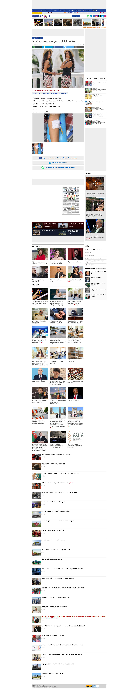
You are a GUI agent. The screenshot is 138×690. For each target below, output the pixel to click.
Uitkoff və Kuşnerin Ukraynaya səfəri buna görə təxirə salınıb (58, 578)
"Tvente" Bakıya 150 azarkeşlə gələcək (52, 530)
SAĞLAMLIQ (78, 10)
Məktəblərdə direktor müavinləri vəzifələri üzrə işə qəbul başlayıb (60, 473)
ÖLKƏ (42, 10)
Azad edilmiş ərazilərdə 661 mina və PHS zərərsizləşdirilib (58, 521)
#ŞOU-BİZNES (37, 93)
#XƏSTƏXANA (63, 93)
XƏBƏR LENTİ (35, 10)
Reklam (39, 12)
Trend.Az (84, 12)
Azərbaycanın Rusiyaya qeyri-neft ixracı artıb (54, 540)
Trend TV (50, 12)
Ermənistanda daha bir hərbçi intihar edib (53, 463)
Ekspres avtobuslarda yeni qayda (51, 559)
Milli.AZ (37, 16)
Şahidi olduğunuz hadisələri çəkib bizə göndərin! (59, 167)
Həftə (96, 78)
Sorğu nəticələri (101, 268)
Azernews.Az (90, 12)
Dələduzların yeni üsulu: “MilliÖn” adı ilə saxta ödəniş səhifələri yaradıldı (62, 568)
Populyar (89, 78)
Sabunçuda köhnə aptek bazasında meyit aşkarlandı (56, 454)
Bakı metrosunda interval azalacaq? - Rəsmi (54, 502)
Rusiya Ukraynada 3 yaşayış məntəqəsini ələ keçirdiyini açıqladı (59, 492)
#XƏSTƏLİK (54, 93)
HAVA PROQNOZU (72, 12)
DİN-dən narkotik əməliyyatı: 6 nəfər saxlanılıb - (57, 483)
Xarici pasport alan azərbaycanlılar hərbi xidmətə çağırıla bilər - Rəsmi (63, 587)
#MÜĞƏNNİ (46, 93)
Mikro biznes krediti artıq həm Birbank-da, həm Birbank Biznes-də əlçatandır (63, 645)
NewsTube (87, 10)
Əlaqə (34, 12)
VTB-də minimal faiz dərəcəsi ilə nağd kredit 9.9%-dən (45, 90)
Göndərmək (90, 268)
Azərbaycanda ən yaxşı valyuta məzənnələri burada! (95, 27)
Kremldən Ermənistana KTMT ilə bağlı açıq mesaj (55, 549)
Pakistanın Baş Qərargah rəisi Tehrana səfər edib (55, 597)
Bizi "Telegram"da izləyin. (60, 162)
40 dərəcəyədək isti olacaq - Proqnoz (52, 673)
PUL (65, 12)
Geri (32, 22)
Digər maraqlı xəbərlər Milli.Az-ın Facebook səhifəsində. (59, 158)
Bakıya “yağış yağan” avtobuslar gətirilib (52, 635)
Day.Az (78, 12)
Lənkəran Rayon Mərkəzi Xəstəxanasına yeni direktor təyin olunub (61, 654)
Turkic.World (103, 12)
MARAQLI (71, 10)
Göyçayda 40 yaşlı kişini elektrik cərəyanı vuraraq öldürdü (58, 664)
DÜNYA (65, 10)
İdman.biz (96, 12)
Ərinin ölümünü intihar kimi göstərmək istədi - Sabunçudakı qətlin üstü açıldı (63, 626)
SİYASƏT (47, 10)
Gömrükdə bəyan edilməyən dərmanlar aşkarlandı (55, 511)
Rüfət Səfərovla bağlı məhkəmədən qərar (54, 607)
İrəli (105, 22)
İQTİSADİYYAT (54, 10)
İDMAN (60, 10)
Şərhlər (102, 78)
